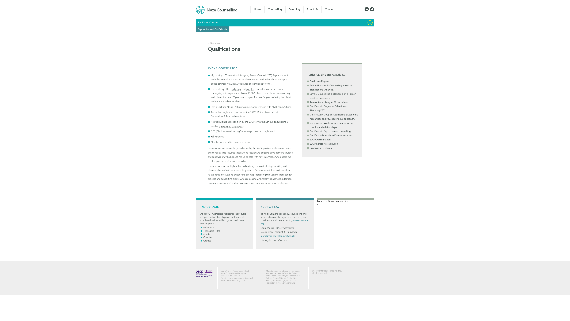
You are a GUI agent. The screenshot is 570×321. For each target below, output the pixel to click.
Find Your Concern (208, 22)
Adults (206, 234)
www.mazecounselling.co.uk (233, 280)
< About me (214, 43)
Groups (207, 240)
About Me (312, 9)
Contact (329, 9)
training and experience (231, 125)
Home (257, 9)
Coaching (294, 9)
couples (250, 89)
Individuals (208, 227)
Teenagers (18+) (211, 230)
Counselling (275, 9)
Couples (207, 237)
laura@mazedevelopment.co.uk (277, 236)
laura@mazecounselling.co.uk (240, 278)
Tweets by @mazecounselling (332, 201)
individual (236, 89)
